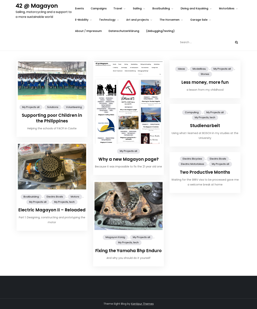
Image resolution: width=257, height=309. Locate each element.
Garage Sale (199, 20)
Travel (117, 8)
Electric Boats (55, 196)
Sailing (137, 8)
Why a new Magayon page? (128, 159)
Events (79, 8)
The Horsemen (169, 20)
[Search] (236, 42)
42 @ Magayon (37, 6)
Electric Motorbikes (192, 164)
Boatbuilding (161, 8)
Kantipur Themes (142, 304)
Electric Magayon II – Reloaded (52, 210)
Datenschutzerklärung (124, 31)
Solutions (52, 107)
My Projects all (31, 107)
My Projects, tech (205, 117)
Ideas (181, 69)
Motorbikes (226, 8)
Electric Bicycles (192, 159)
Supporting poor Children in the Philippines (52, 118)
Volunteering (74, 107)
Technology (107, 20)
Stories (205, 74)
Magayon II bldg (115, 237)
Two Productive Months (205, 172)
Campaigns (99, 8)
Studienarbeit (205, 126)
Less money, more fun (205, 82)
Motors (75, 196)
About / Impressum (88, 31)
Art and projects (137, 20)
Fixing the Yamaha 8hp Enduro (128, 251)
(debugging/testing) (160, 31)
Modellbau (199, 69)
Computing (192, 112)
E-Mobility (81, 20)
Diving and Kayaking (194, 8)
